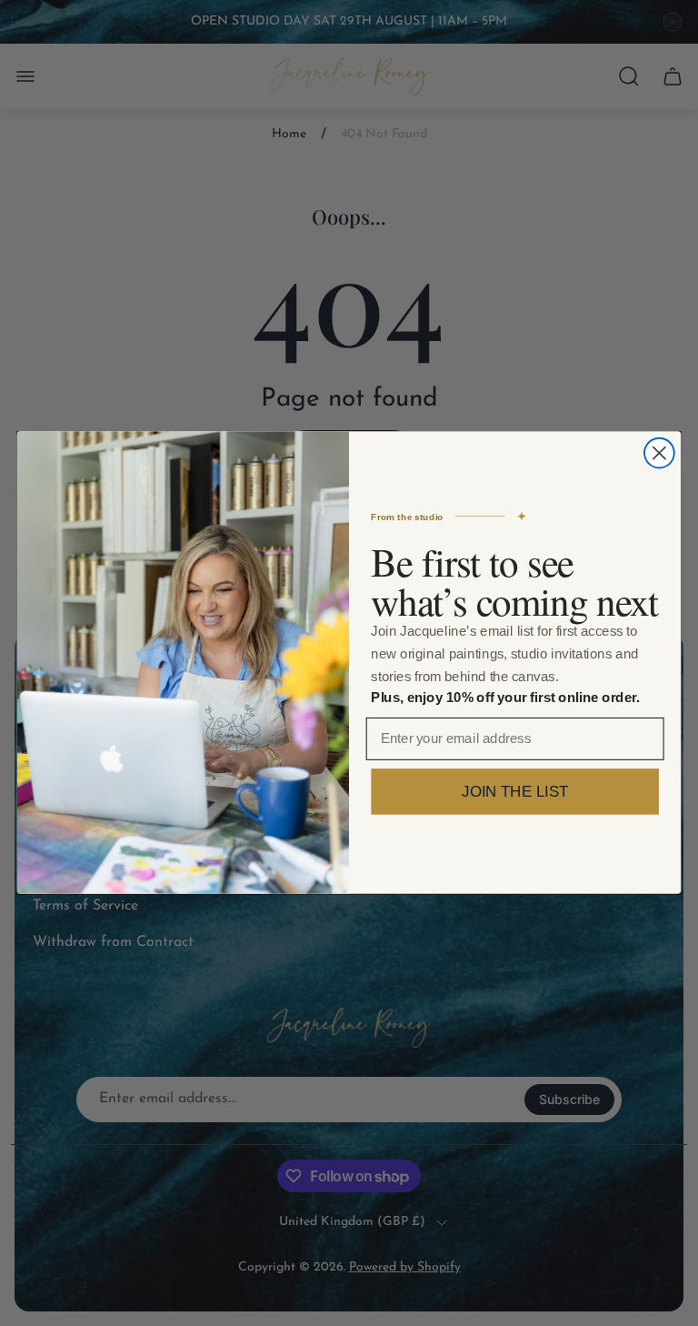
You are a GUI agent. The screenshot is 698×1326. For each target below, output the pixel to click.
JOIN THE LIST (515, 792)
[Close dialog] (659, 453)
